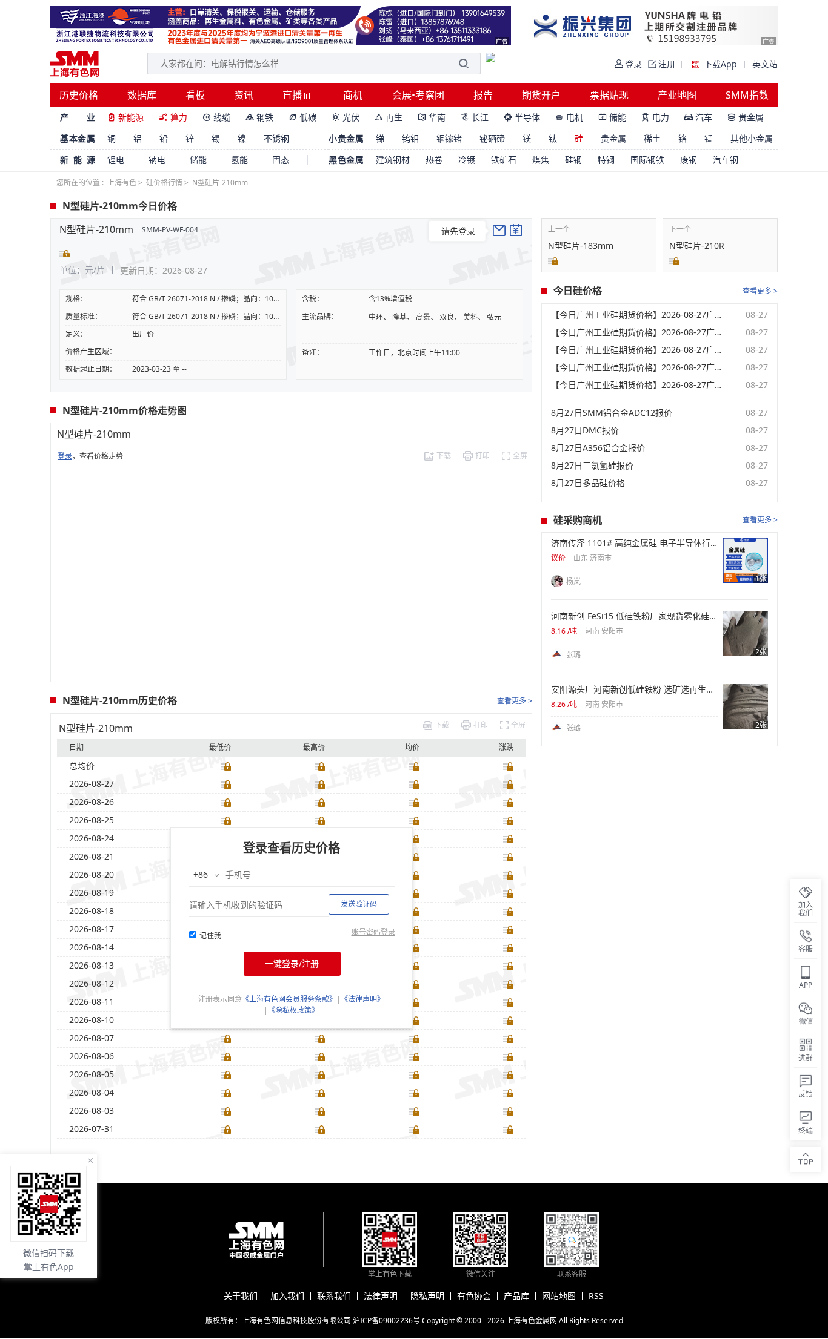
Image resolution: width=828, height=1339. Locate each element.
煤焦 (540, 159)
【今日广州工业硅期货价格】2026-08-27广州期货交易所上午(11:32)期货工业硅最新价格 (639, 367)
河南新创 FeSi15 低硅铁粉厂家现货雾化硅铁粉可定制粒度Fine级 (634, 616)
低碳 (302, 117)
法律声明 (381, 1296)
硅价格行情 (164, 182)
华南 (432, 117)
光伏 (345, 117)
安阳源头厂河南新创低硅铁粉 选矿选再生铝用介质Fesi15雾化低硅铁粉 (634, 689)
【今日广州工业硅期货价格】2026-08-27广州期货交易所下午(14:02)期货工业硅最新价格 (639, 332)
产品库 (516, 1296)
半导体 (522, 117)
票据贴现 (609, 95)
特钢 (606, 159)
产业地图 (677, 95)
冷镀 (466, 159)
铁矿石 (503, 159)
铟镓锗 (449, 138)
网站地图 (559, 1296)
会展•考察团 (418, 95)
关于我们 (241, 1296)
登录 (65, 456)
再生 (388, 117)
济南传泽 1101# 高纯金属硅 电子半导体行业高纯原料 (634, 543)
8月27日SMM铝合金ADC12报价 (611, 413)
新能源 (125, 117)
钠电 (157, 159)
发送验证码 (359, 904)
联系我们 (334, 1296)
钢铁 (259, 117)
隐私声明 (427, 1296)
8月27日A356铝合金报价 (598, 448)
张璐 (573, 655)
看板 (195, 95)
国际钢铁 (647, 159)
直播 (293, 95)
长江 (475, 117)
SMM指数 (747, 95)
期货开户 (541, 95)
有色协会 (474, 1296)
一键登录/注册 (292, 963)
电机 (569, 117)
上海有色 (121, 182)
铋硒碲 (492, 138)
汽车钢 (725, 159)
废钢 (688, 159)
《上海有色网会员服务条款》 (289, 999)
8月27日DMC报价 (585, 430)
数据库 (141, 95)
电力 (655, 117)
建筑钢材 (393, 159)
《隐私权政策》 (293, 1010)
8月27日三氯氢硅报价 (592, 465)
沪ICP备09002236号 (386, 1320)
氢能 (239, 159)
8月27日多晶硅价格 (588, 483)
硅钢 (573, 159)
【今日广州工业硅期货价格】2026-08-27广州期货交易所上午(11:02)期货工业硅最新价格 (639, 385)
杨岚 (573, 581)
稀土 (652, 138)
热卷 (434, 159)
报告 (483, 95)
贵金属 (745, 117)
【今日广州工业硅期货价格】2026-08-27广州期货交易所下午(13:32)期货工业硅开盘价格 (639, 350)
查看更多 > (514, 701)
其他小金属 (751, 138)
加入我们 (287, 1296)
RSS (596, 1296)
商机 (352, 95)
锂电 (115, 159)
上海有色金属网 (531, 1320)
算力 (173, 117)
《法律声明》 (362, 999)
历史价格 (78, 95)
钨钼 (410, 138)
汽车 (698, 117)
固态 (280, 159)
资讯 (243, 95)
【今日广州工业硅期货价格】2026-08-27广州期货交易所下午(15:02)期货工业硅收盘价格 (639, 315)
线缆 (216, 117)
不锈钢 (276, 138)
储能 (612, 117)
